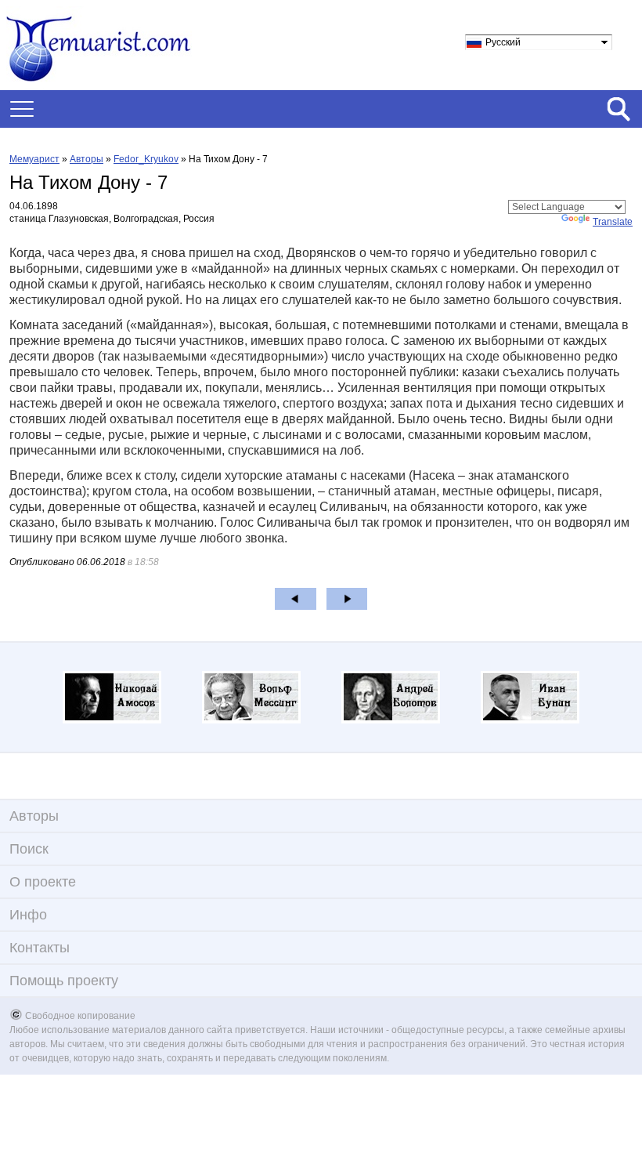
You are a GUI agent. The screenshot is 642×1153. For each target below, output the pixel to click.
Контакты (39, 947)
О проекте (42, 882)
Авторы (86, 159)
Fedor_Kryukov (146, 159)
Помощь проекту (63, 980)
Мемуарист (34, 159)
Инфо (28, 915)
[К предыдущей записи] (295, 599)
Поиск (29, 849)
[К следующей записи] (347, 599)
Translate (613, 221)
